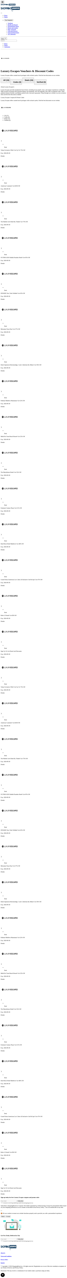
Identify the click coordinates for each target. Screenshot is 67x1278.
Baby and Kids (12, 29)
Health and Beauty (13, 25)
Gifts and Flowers (13, 31)
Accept (8, 1216)
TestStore (10, 23)
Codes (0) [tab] (7, 117)
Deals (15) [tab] (7, 118)
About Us (3, 1253)
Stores (6, 17)
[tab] (5, 80)
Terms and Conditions (6, 1256)
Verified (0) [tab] (7, 120)
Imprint (3, 1262)
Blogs (5, 15)
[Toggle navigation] (2, 2)
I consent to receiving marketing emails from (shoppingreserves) (18, 1203)
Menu (3, 39)
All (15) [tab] (6, 115)
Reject (3, 1216)
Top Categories (8, 20)
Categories (7, 47)
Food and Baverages (13, 32)
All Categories (12, 34)
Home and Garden (13, 28)
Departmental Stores (13, 26)
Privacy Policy (4, 1259)
